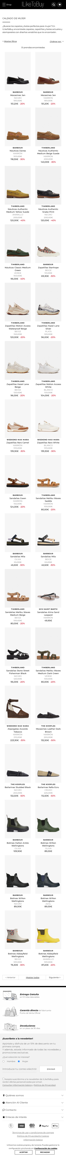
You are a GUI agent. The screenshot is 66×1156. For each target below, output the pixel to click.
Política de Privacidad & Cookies (33, 1136)
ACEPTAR (23, 1152)
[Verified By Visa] (21, 1125)
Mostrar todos (32, 977)
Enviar (51, 1069)
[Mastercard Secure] (32, 1125)
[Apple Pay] (55, 1125)
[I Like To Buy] (33, 4)
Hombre (11, 1061)
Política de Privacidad (45, 1085)
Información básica (33, 1139)
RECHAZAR (45, 1152)
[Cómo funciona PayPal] (44, 1125)
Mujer (25, 1061)
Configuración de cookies (45, 1148)
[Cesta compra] (59, 4)
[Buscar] (53, 4)
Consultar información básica (17, 1085)
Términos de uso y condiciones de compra (33, 1132)
